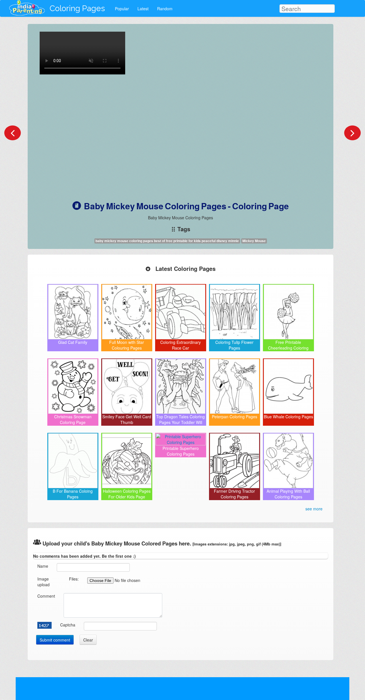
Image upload (43, 581)
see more (314, 509)
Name (42, 566)
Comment (46, 596)
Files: (74, 579)
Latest (143, 8)
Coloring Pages (77, 8)
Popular (122, 8)
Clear (88, 640)
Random (165, 8)
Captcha (67, 625)
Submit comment (55, 640)
